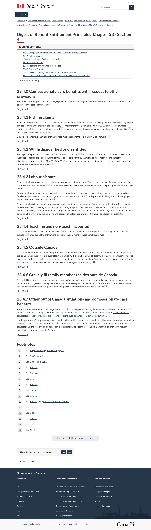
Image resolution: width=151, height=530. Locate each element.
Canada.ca (21, 21)
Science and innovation (104, 487)
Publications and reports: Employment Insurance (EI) (59, 25)
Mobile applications (37, 524)
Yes (63, 452)
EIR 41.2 (33, 418)
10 (121, 213)
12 (94, 262)
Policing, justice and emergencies (69, 501)
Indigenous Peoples (102, 491)
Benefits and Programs (28, 25)
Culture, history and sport (66, 496)
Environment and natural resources (70, 487)
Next (94, 439)
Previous (62, 439)
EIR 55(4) (34, 412)
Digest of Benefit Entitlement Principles (98, 25)
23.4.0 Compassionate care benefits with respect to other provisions (55, 52)
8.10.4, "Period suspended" (56, 401)
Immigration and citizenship (28, 491)
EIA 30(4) (34, 373)
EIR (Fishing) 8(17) (55, 350)
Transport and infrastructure (67, 506)
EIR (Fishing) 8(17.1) (39, 361)
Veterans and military (103, 496)
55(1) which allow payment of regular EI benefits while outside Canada (93, 309)
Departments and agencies (66, 479)
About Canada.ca (54, 524)
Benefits (20, 506)
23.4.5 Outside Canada (33, 69)
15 (57, 323)
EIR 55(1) (34, 424)
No (69, 452)
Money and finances (64, 516)
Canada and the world (64, 511)
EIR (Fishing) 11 (37, 356)
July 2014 (22, 109)
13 (106, 286)
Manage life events (102, 506)
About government (102, 479)
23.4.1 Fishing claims (32, 56)
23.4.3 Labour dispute (33, 62)
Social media (22, 524)
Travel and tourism (24, 496)
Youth (97, 501)
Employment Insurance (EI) (109, 21)
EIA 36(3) (34, 390)
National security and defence (67, 491)
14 (130, 309)
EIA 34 (33, 378)
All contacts (21, 479)
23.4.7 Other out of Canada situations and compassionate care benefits (56, 75)
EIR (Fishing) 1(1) (38, 350)
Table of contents (77, 438)
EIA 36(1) (34, 384)
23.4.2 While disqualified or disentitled (41, 59)
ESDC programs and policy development (81, 21)
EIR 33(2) (34, 407)
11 (27, 234)
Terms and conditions (72, 524)
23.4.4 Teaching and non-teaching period (42, 65)
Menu (21, 14)
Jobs (18, 487)
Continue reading (34, 81)
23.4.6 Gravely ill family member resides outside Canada (49, 72)
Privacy (86, 524)
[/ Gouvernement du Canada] (35, 6)
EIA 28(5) (34, 367)
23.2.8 (32, 430)
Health (19, 511)
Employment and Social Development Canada (45, 21)
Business (20, 501)
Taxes (19, 516)
